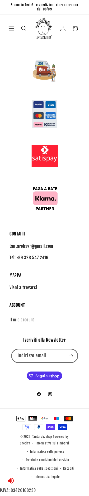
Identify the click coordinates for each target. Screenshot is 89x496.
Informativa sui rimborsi (52, 443)
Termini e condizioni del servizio (47, 460)
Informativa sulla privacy (47, 451)
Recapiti (68, 468)
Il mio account (21, 319)
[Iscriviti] (71, 356)
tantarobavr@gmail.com (31, 246)
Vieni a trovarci (23, 287)
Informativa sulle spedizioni (39, 468)
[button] (11, 28)
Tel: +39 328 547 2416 (28, 257)
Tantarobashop (42, 437)
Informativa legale (47, 477)
